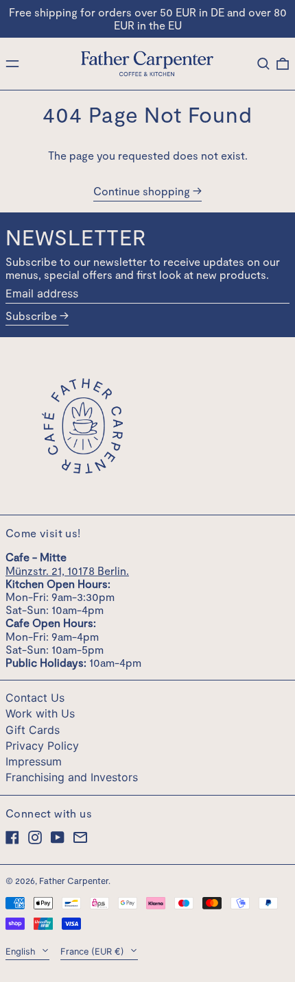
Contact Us (34, 697)
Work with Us (40, 713)
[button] (263, 63)
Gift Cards (32, 730)
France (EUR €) (93, 951)
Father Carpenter (73, 880)
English (21, 951)
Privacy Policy (42, 745)
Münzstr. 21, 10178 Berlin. (67, 570)
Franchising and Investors (71, 777)
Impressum (33, 761)
